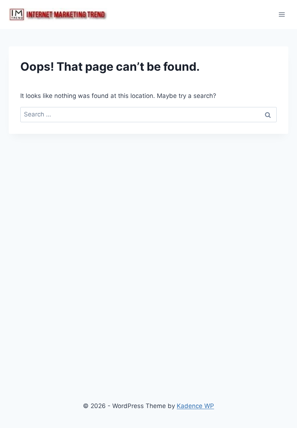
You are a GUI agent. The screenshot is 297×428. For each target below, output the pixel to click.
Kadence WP (195, 406)
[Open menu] (281, 14)
